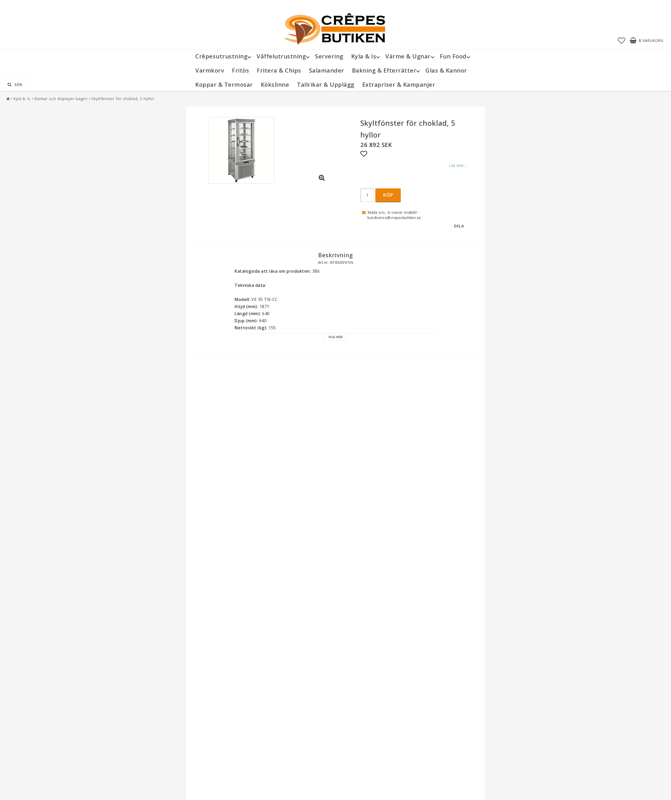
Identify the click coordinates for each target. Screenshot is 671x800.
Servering (329, 56)
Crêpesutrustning (221, 56)
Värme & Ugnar (408, 56)
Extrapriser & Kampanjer (398, 84)
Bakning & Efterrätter (384, 70)
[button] (621, 40)
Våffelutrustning (281, 56)
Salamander (326, 70)
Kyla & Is (363, 56)
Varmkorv (209, 70)
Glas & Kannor (446, 70)
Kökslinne (275, 84)
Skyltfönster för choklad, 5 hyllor (122, 98)
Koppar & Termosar (224, 84)
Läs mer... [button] (458, 165)
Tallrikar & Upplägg (325, 84)
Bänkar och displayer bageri (61, 98)
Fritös (240, 70)
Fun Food (453, 56)
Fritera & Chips (279, 70)
